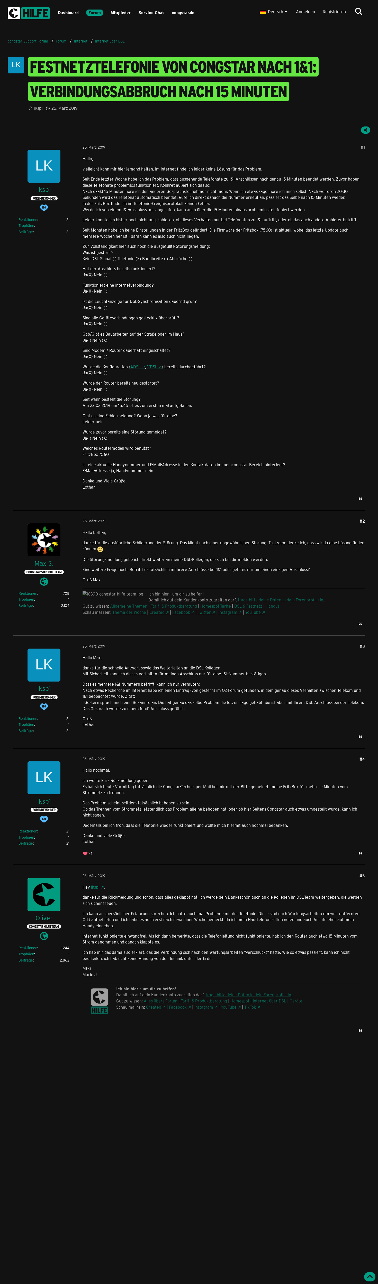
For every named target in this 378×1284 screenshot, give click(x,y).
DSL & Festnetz (248, 606)
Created (157, 612)
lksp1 (38, 108)
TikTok (250, 1007)
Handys (273, 606)
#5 (362, 875)
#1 (363, 147)
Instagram (228, 612)
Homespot (239, 1001)
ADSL (135, 366)
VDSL (152, 366)
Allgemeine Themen (128, 606)
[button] (274, 11)
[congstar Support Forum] (29, 12)
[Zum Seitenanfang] (369, 1276)
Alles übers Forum (160, 1001)
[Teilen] (365, 130)
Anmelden (305, 11)
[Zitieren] (360, 498)
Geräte (296, 1001)
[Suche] (359, 11)
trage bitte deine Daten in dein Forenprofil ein (280, 599)
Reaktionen (28, 219)
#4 (362, 759)
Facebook (181, 612)
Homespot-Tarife (215, 606)
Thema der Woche (129, 612)
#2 (362, 521)
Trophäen (26, 225)
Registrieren (334, 11)
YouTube (253, 612)
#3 (362, 646)
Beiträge (26, 231)
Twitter (204, 612)
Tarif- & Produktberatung (174, 606)
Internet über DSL (269, 1001)
